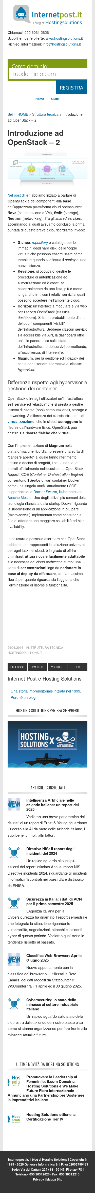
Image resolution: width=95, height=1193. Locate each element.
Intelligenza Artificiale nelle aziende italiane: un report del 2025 (52, 804)
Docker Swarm (45, 491)
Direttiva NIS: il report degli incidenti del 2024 (50, 851)
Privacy (38, 1179)
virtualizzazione (21, 421)
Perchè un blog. (23, 697)
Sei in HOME (18, 114)
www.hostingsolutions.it (64, 38)
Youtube (57, 667)
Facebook (17, 667)
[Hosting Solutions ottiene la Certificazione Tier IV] (17, 1120)
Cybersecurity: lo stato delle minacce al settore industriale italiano (52, 1004)
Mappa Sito (54, 1179)
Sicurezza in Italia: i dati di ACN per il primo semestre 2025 (54, 901)
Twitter (37, 667)
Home (39, 98)
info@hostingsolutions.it (62, 44)
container (25, 363)
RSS (77, 667)
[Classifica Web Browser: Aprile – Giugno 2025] (17, 961)
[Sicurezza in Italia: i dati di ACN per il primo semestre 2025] (17, 905)
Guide (55, 98)
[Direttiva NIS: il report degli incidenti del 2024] (17, 855)
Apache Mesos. (20, 497)
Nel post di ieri (19, 195)
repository (40, 242)
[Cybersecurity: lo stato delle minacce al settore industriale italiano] (17, 1006)
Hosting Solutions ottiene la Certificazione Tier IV (50, 1117)
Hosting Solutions (54, 1159)
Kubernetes (69, 491)
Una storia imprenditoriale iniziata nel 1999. (46, 691)
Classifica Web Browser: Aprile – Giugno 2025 (55, 958)
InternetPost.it (47, 15)
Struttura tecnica (45, 114)
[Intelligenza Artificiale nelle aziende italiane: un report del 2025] (17, 806)
